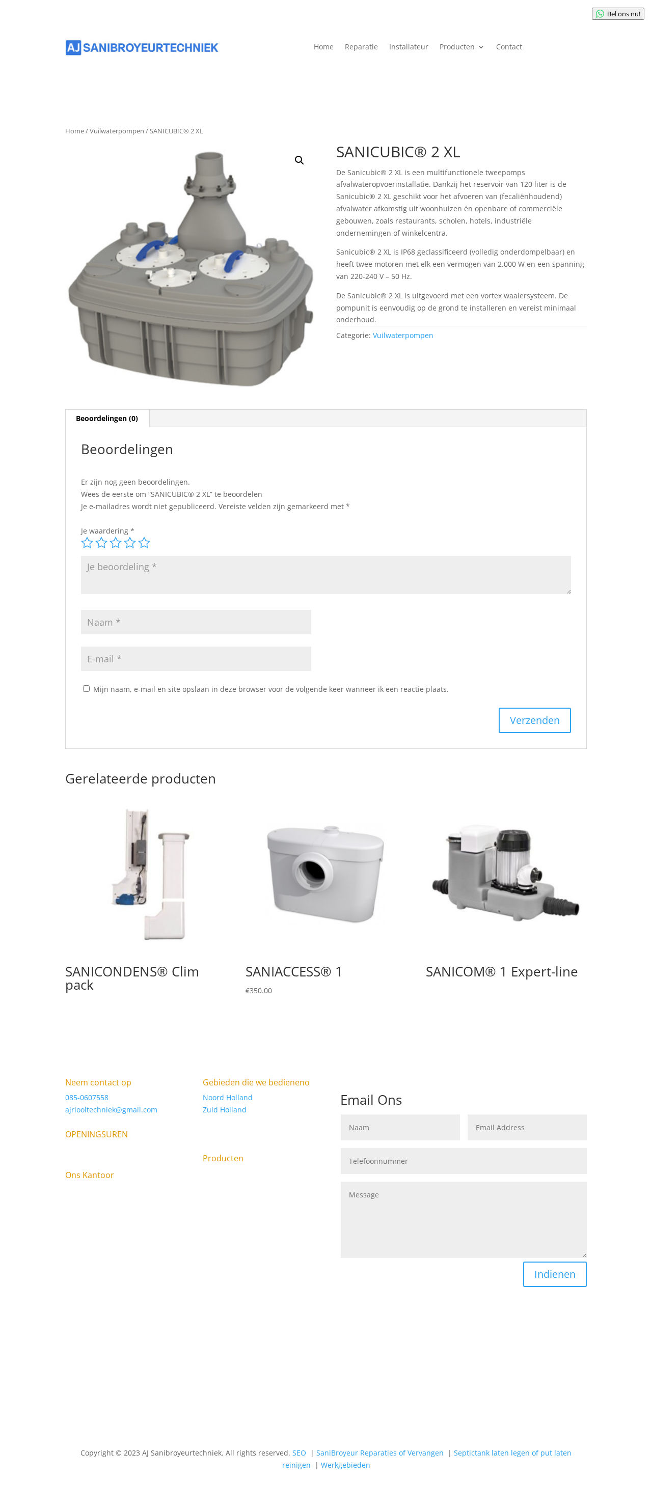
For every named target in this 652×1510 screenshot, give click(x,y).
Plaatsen (217, 1190)
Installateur (408, 47)
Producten (457, 47)
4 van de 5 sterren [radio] (130, 543)
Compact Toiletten (234, 1243)
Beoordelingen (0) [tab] (107, 418)
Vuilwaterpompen (117, 130)
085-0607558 (86, 1097)
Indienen (555, 1274)
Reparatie (361, 47)
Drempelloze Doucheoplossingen (236, 1261)
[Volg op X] (188, 1355)
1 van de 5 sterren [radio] (87, 543)
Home (324, 47)
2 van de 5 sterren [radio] (101, 543)
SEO (300, 1453)
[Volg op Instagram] (209, 1355)
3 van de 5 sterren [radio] (116, 543)
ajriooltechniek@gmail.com (111, 1109)
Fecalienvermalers (234, 1280)
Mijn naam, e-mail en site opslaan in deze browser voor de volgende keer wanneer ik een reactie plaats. (271, 689)
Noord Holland (228, 1097)
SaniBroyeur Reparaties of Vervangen (247, 1208)
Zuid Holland (225, 1109)
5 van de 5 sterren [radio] (144, 543)
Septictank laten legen (241, 1311)
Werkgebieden (345, 1465)
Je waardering (107, 531)
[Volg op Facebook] (168, 1355)
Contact (509, 47)
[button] (299, 160)
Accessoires (263, 1190)
